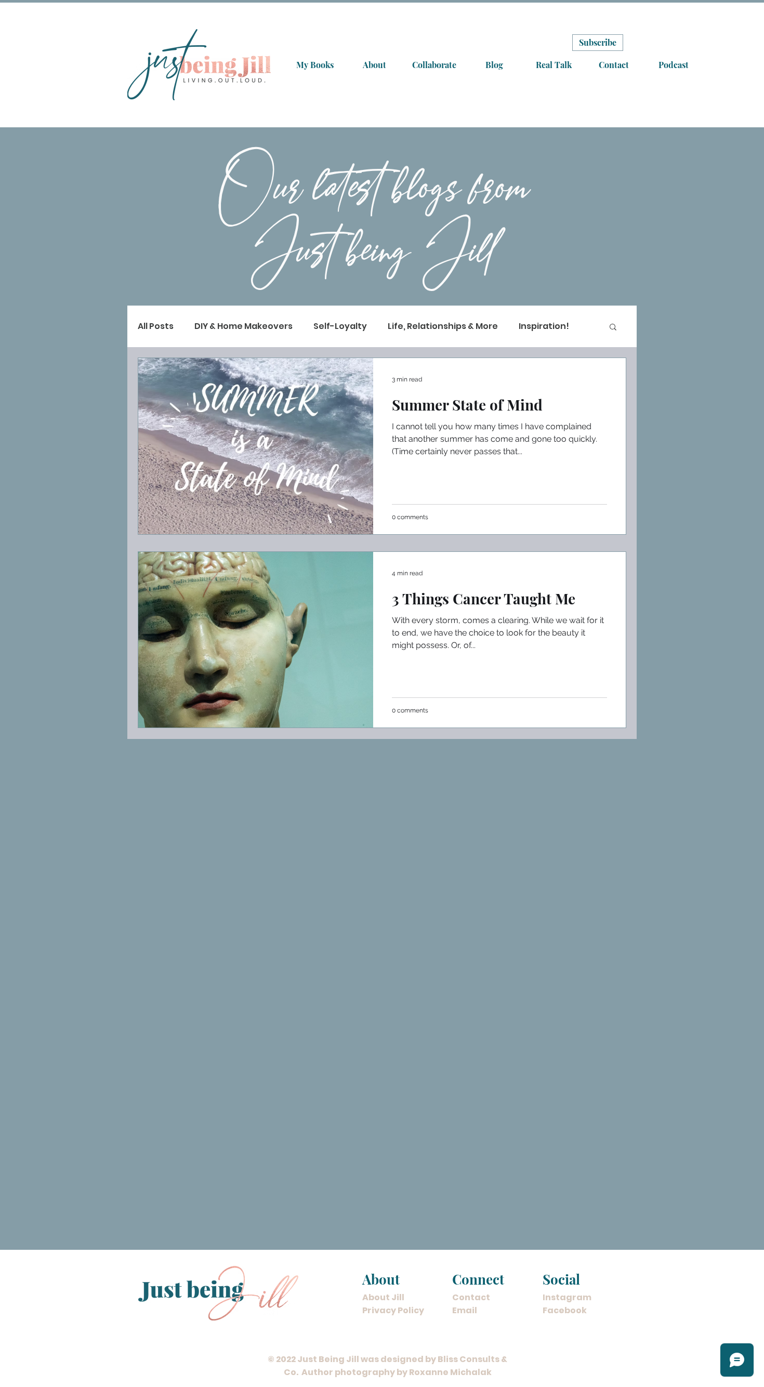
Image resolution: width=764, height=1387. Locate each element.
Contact (471, 1297)
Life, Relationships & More (443, 326)
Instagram (567, 1297)
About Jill (383, 1297)
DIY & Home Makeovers (243, 326)
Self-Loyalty (340, 326)
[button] (613, 327)
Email (464, 1310)
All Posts (156, 326)
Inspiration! (544, 326)
